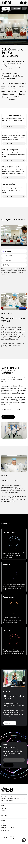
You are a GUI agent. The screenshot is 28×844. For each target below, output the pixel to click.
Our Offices (4, 815)
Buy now (4, 12)
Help (9, 12)
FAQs (24, 8)
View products (8, 126)
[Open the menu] (25, 2)
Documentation (16, 8)
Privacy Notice (5, 830)
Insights (3, 823)
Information (6, 8)
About (3, 810)
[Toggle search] (21, 2)
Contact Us (6, 417)
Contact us (7, 723)
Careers (3, 820)
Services (3, 808)
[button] (24, 840)
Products (3, 805)
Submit (6, 765)
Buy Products (4, 813)
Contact (3, 825)
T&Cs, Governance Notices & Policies (11, 828)
